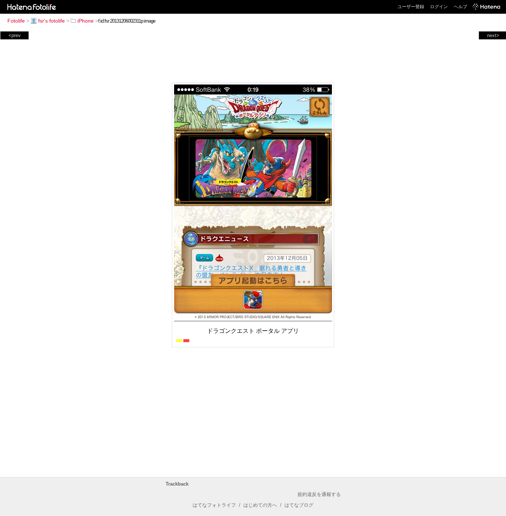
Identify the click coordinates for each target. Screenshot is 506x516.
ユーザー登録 (410, 6)
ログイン (439, 6)
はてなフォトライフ (214, 505)
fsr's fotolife (51, 21)
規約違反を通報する (319, 494)
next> (493, 35)
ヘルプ (460, 6)
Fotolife (16, 21)
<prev (15, 35)
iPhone (85, 21)
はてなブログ (298, 505)
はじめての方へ (260, 505)
